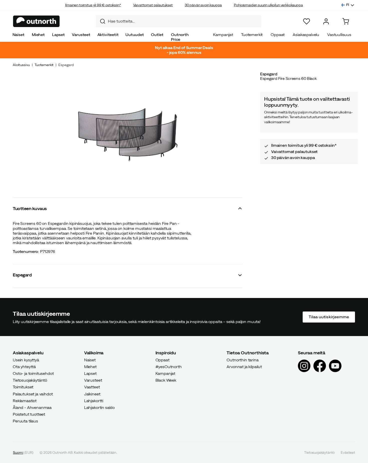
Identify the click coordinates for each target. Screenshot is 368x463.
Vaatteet (92, 387)
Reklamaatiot (25, 400)
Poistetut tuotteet (29, 414)
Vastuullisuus (339, 34)
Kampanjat (223, 34)
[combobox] (178, 21)
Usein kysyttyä (26, 359)
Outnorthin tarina (242, 359)
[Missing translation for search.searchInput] (100, 21)
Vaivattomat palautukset (153, 5)
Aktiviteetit (108, 34)
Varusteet (81, 34)
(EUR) (23, 452)
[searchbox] (183, 21)
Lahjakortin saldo (99, 407)
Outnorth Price (180, 37)
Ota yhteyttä (24, 366)
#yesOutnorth (168, 366)
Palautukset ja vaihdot (33, 393)
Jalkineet (92, 393)
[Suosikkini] (306, 21)
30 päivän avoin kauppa (203, 5)
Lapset (58, 34)
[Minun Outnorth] (326, 21)
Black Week (165, 380)
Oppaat (278, 34)
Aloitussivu (21, 65)
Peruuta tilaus (25, 421)
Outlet (157, 34)
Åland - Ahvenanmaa (32, 407)
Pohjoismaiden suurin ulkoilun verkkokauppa (268, 5)
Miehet (38, 34)
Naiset (19, 34)
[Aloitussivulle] (36, 21)
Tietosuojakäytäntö (30, 380)
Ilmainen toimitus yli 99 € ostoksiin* (93, 5)
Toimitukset (23, 387)
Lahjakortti (93, 400)
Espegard (66, 65)
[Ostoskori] (345, 21)
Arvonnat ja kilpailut (244, 366)
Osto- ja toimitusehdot (33, 373)
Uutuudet (134, 34)
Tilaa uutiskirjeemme (329, 317)
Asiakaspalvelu (306, 34)
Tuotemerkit (252, 34)
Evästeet (348, 452)
